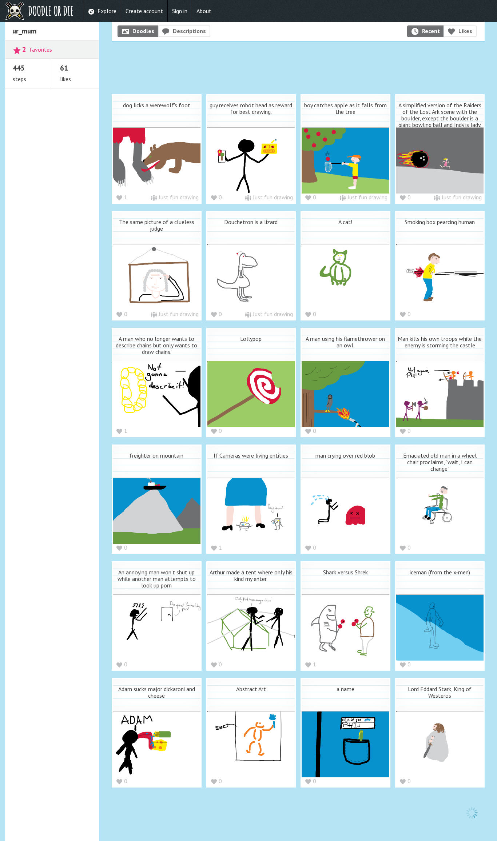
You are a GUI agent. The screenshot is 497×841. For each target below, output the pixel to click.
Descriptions (189, 31)
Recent (431, 31)
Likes (465, 31)
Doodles (143, 31)
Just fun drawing (179, 197)
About (203, 11)
